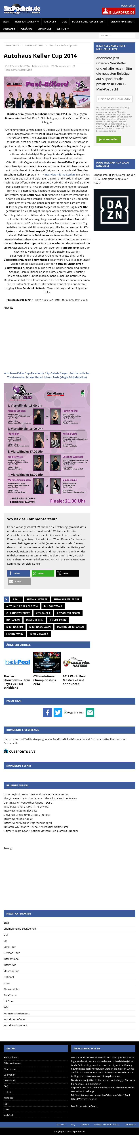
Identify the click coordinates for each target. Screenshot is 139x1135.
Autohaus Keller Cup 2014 (22, 606)
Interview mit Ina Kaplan (60, 174)
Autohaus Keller (37, 599)
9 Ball (16, 599)
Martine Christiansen (70, 626)
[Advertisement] (47, 340)
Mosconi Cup (11, 971)
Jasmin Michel (34, 620)
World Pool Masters (15, 1025)
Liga (64, 21)
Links (6, 1109)
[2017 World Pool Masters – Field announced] (76, 662)
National (9, 977)
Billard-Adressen (121, 21)
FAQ (6, 1086)
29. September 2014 (19, 66)
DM (6, 934)
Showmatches (62, 66)
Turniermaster (16, 377)
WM (6, 1007)
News (7, 983)
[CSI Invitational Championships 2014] (47, 662)
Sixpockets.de (41, 66)
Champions (44, 28)
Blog (6, 922)
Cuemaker (9, 28)
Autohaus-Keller (79, 373)
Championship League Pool (20, 928)
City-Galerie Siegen (56, 373)
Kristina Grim (14, 626)
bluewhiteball (34, 377)
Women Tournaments (17, 1013)
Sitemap (85, 1124)
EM (5, 940)
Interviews (10, 965)
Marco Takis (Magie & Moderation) (65, 377)
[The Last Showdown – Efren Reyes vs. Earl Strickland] (17, 662)
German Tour (12, 953)
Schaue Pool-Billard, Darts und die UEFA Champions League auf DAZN (114, 179)
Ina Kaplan (13, 620)
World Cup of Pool (14, 1019)
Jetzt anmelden (108, 139)
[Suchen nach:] (117, 35)
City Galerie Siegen (68, 613)
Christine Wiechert (18, 613)
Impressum (130, 1124)
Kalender (50, 21)
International (11, 959)
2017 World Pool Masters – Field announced (74, 680)
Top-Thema (10, 995)
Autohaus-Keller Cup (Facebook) (24, 373)
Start (6, 21)
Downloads (10, 1080)
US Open (9, 1001)
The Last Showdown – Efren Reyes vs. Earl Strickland (17, 682)
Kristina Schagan (40, 626)
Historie (8, 1092)
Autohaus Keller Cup (66, 599)
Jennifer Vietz (58, 620)
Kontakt (61, 1124)
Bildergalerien (11, 1057)
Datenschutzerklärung (114, 126)
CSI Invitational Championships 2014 (44, 680)
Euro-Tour (10, 946)
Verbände (26, 28)
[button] (18, 573)
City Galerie (43, 613)
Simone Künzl (14, 633)
